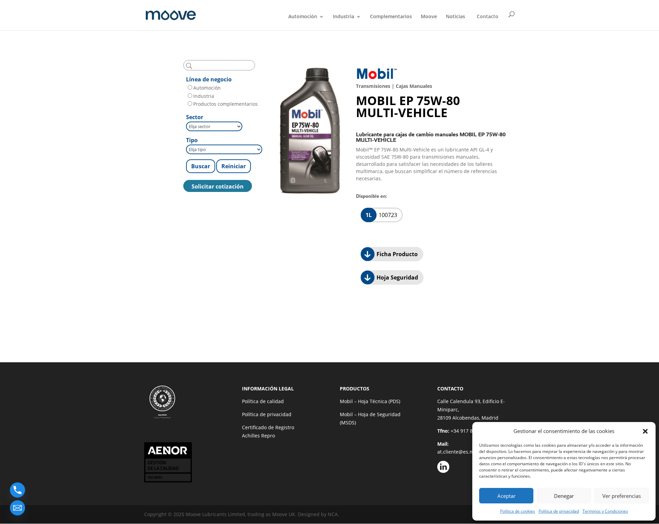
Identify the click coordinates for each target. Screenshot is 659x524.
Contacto (487, 16)
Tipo (192, 140)
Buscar (200, 166)
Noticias (455, 17)
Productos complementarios (225, 104)
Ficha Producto (396, 254)
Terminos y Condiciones (605, 511)
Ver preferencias (621, 495)
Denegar (564, 495)
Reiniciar (233, 166)
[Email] (17, 507)
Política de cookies (517, 511)
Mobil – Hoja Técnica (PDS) (370, 401)
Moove (429, 17)
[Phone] (17, 490)
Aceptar (506, 495)
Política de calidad (263, 401)
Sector (194, 117)
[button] (645, 431)
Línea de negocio (209, 79)
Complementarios (391, 17)
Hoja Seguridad (396, 277)
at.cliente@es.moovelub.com (470, 451)
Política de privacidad (559, 511)
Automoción (302, 17)
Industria (343, 17)
